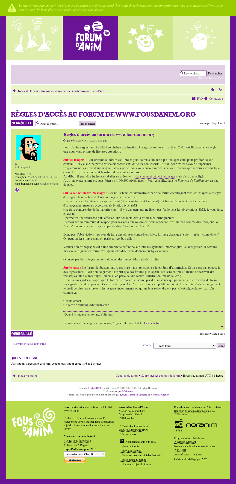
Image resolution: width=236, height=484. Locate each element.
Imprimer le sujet (212, 89)
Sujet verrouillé (19, 122)
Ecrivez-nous (129, 434)
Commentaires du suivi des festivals (141, 455)
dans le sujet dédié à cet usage (155, 176)
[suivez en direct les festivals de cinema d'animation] (145, 38)
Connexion (216, 98)
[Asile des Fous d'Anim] (35, 38)
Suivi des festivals (132, 450)
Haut (222, 326)
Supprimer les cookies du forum (160, 375)
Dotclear (197, 454)
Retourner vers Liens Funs (29, 344)
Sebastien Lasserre (137, 394)
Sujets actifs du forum (134, 459)
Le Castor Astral (150, 323)
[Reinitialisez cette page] (90, 38)
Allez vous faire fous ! (78, 440)
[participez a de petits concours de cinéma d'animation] (201, 38)
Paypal (84, 445)
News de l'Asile (130, 446)
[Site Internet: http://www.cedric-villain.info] (17, 190)
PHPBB (181, 450)
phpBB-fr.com (125, 391)
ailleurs (218, 5)
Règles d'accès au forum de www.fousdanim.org (103, 114)
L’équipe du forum (127, 375)
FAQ (200, 98)
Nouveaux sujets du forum (136, 464)
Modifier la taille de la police (219, 89)
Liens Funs (97, 91)
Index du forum (28, 91)
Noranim (182, 414)
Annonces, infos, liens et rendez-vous (64, 91)
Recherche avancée (211, 78)
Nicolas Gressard (186, 441)
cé (72, 140)
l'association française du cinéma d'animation (198, 409)
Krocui (123, 394)
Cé (205, 459)
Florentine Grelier (159, 394)
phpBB (94, 388)
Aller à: (147, 345)
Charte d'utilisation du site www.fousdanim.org (134, 427)
